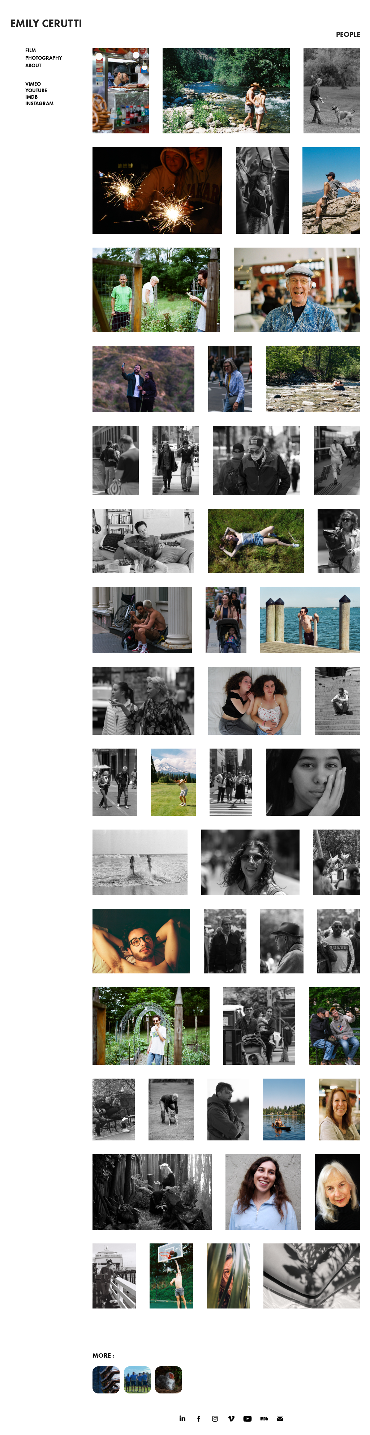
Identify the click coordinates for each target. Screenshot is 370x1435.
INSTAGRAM (39, 103)
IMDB (31, 97)
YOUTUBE (36, 90)
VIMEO (33, 84)
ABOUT (33, 66)
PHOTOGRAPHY (43, 58)
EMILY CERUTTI (46, 23)
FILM (30, 50)
